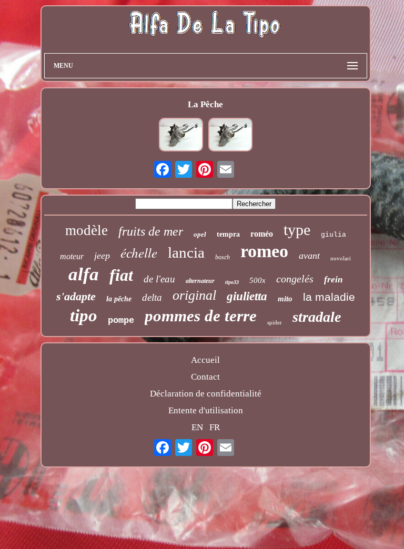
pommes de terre (201, 316)
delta (152, 297)
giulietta (247, 296)
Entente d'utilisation (205, 410)
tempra (228, 234)
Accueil (205, 360)
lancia (186, 252)
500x (257, 280)
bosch (222, 257)
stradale (316, 317)
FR (214, 427)
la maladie (329, 297)
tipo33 (232, 282)
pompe (121, 321)
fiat (121, 275)
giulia (333, 235)
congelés (295, 278)
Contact (205, 377)
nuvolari (340, 258)
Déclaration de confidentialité (205, 394)
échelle (138, 252)
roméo (261, 233)
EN (197, 427)
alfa (83, 274)
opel (200, 234)
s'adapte (76, 296)
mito (285, 298)
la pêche (119, 299)
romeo (264, 251)
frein (333, 279)
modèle (86, 230)
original (194, 295)
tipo (83, 315)
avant (309, 255)
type (297, 229)
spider (274, 322)
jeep (102, 255)
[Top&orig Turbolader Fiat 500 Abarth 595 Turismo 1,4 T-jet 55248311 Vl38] (181, 136)
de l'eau (159, 278)
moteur (72, 256)
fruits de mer (150, 231)
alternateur (200, 280)
